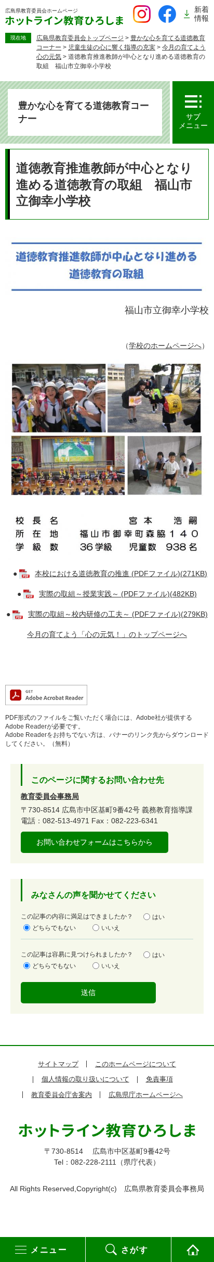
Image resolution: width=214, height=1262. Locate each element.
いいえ (110, 927)
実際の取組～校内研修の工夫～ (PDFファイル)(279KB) (118, 614)
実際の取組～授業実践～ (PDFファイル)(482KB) (118, 594)
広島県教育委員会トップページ (80, 38)
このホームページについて (135, 1064)
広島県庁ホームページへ (146, 1095)
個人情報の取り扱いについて (85, 1079)
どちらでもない (54, 927)
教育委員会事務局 (50, 796)
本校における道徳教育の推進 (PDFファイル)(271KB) (121, 573)
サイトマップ (58, 1064)
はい (158, 916)
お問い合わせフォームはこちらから (94, 842)
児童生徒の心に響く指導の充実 (111, 47)
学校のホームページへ (165, 345)
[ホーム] (192, 1249)
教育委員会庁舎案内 (61, 1095)
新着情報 (201, 13)
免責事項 (159, 1079)
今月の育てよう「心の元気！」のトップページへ (107, 634)
